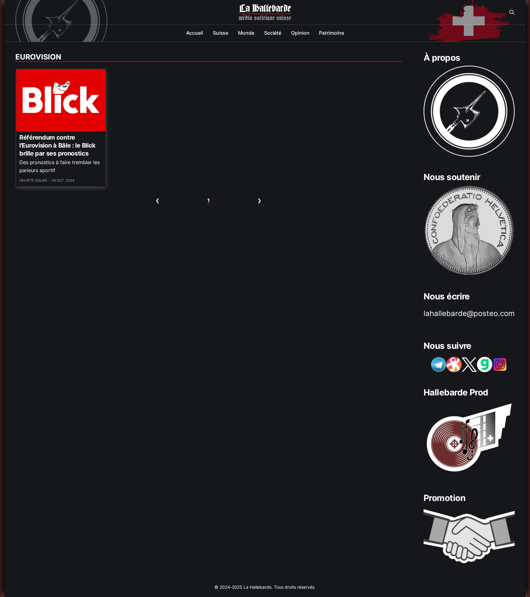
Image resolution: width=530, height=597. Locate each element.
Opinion (300, 33)
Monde (246, 33)
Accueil (194, 33)
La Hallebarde (265, 8)
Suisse (220, 33)
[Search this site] (512, 12)
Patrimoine (331, 33)
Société (272, 33)
